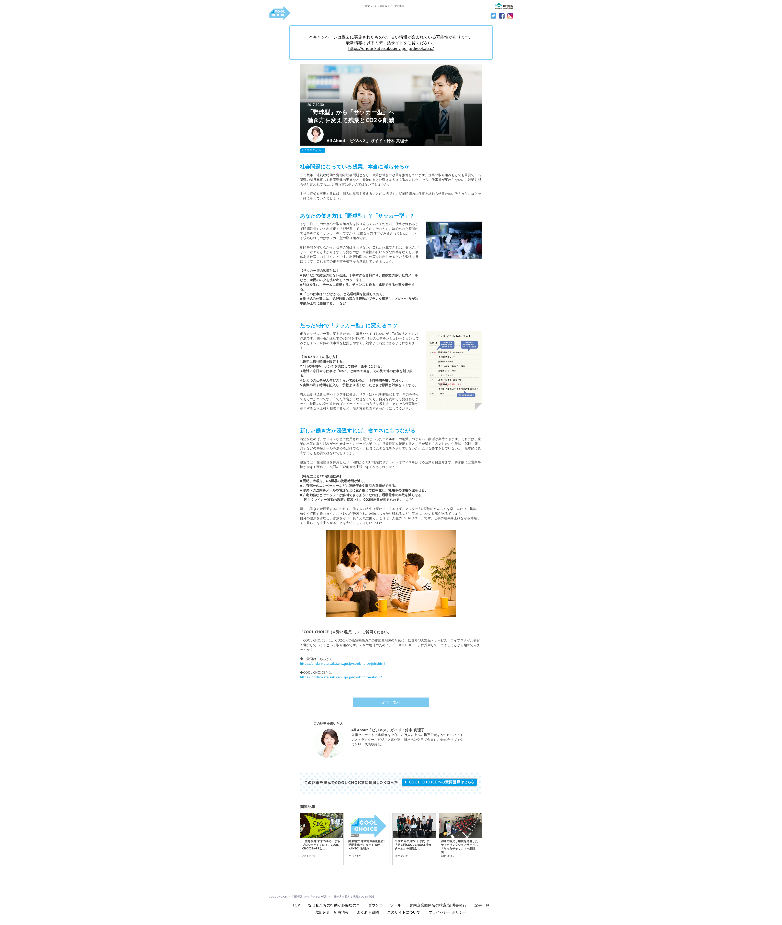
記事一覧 (481, 905)
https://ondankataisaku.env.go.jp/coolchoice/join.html (342, 663)
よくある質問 (368, 912)
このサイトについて (403, 912)
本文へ (368, 6)
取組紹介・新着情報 (332, 912)
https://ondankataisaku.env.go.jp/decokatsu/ (391, 48)
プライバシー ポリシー (448, 912)
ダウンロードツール (384, 905)
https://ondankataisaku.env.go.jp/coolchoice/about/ (341, 677)
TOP (296, 905)
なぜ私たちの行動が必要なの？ (334, 905)
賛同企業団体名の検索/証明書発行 (437, 905)
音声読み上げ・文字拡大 (390, 6)
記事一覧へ (391, 702)
